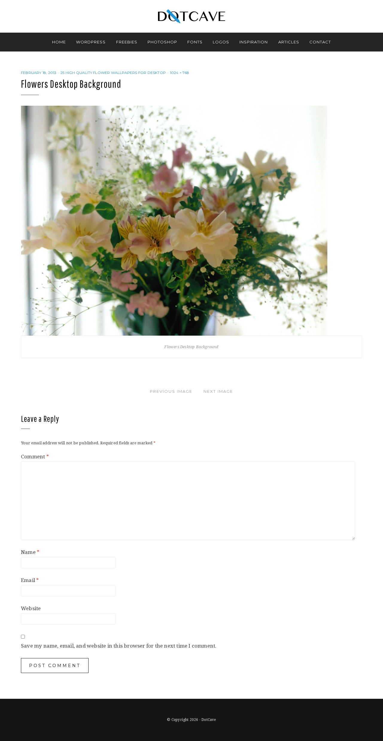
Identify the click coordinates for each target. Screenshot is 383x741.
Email (30, 580)
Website (31, 608)
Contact (320, 42)
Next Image (218, 391)
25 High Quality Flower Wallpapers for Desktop (113, 72)
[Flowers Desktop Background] (174, 220)
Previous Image (171, 391)
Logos (221, 42)
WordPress (91, 42)
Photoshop (162, 42)
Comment (35, 457)
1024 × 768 (179, 72)
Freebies (126, 42)
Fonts (195, 42)
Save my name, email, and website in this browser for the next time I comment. (118, 646)
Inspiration (253, 42)
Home (59, 42)
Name (30, 552)
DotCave (208, 720)
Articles (288, 42)
